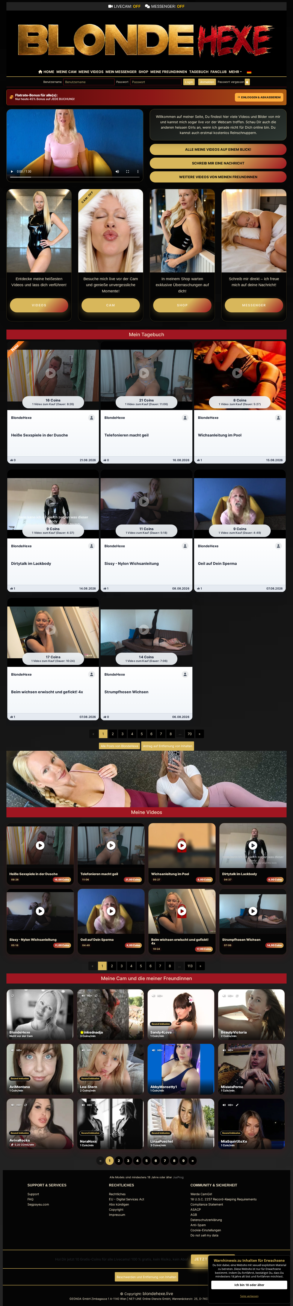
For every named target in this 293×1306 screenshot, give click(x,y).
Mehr (234, 72)
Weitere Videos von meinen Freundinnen (218, 177)
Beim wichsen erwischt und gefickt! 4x (179, 942)
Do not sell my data (204, 1235)
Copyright (116, 1209)
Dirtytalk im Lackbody (239, 874)
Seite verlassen (249, 1296)
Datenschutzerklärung (206, 1220)
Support (33, 1194)
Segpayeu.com (38, 1204)
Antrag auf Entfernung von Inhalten (167, 746)
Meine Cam (66, 72)
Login (189, 82)
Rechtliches (117, 1194)
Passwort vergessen (231, 82)
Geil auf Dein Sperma (97, 940)
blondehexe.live (158, 1293)
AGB (193, 1214)
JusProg (178, 1177)
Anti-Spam (198, 1225)
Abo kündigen (119, 1204)
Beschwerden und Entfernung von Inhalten (146, 1277)
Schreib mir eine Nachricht (218, 163)
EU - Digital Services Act (126, 1199)
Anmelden (207, 82)
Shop (143, 72)
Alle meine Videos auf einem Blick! (218, 149)
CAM (110, 305)
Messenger (254, 305)
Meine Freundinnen (168, 72)
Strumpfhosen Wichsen (241, 940)
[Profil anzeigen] (91, 417)
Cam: (87, 197)
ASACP (195, 1209)
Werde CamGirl (201, 1194)
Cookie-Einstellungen (205, 1230)
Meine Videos (91, 72)
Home (49, 72)
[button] (249, 71)
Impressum (117, 1214)
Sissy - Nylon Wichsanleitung (33, 940)
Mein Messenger (121, 72)
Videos (39, 305)
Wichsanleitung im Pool (170, 874)
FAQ (30, 1199)
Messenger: (168, 6)
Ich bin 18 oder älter (249, 1285)
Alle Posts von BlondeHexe (119, 746)
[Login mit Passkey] (247, 82)
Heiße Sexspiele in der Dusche (33, 874)
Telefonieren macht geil (99, 874)
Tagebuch (198, 72)
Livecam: (127, 6)
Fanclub (218, 72)
